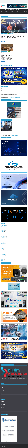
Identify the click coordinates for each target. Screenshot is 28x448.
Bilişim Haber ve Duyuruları (4, 51)
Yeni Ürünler (2, 259)
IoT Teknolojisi (2, 242)
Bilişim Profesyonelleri (4, 33)
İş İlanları (2, 410)
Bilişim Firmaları (12, 9)
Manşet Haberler (3, 404)
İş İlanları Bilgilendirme (3, 390)
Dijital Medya (2, 238)
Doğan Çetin (7, 34)
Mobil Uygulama (2, 248)
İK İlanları (2, 387)
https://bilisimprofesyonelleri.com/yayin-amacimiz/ (14, 97)
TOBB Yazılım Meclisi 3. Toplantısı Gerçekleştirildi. (6, 54)
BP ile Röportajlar (3, 412)
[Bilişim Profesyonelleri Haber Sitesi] (1, 11)
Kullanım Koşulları (3, 393)
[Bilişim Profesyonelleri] (14, 366)
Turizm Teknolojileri (3, 254)
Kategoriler (11, 11)
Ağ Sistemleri (2, 226)
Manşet (8, 33)
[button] (13, 11)
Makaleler (6, 11)
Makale (1, 244)
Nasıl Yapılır (2, 249)
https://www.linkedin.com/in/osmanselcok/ (15, 135)
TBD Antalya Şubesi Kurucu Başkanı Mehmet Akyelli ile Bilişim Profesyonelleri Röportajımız (12, 37)
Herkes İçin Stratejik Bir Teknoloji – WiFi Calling (15, 0)
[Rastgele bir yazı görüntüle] (26, 11)
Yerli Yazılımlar (7, 9)
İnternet (1, 241)
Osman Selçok (6, 52)
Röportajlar (11, 33)
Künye (1, 395)
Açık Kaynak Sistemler (3, 225)
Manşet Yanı (2, 247)
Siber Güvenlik (2, 253)
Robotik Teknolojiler (3, 250)
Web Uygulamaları (3, 255)
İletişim (1, 396)
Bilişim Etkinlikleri (3, 230)
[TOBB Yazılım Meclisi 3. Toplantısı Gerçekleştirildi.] (7, 47)
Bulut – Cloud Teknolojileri (4, 237)
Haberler (17, 9)
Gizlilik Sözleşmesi (3, 392)
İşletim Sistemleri (3, 243)
